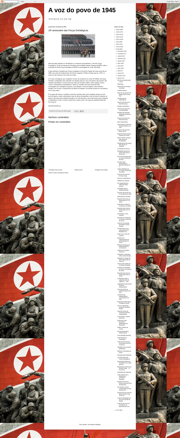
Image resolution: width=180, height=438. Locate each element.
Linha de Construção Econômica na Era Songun (123, 224)
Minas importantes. (122, 122)
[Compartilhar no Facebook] (81, 111)
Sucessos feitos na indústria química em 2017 (124, 291)
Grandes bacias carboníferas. (121, 99)
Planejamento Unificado (124, 372)
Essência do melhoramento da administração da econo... (123, 240)
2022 (117, 39)
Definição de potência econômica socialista (124, 205)
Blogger (98, 424)
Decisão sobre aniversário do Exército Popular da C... (123, 164)
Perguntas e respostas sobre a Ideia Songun (124, 255)
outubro (120, 56)
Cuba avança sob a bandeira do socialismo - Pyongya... (122, 377)
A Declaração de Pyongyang (122, 338)
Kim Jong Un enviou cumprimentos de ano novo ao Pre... (124, 388)
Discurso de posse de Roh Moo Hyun (123, 103)
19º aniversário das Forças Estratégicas (123, 358)
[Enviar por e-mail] (75, 111)
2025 (117, 32)
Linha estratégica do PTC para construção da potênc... (124, 170)
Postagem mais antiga (101, 170)
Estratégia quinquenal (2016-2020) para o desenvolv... (123, 152)
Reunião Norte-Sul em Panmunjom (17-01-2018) (123, 200)
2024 (117, 34)
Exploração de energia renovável (123, 87)
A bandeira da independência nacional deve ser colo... (123, 297)
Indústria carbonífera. (123, 106)
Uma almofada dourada (124, 335)
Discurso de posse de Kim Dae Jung (123, 175)
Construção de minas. (123, 148)
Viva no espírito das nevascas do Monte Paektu (123, 307)
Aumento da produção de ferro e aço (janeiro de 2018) (124, 269)
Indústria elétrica (122, 90)
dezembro (121, 51)
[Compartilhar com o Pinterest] (83, 111)
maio (119, 68)
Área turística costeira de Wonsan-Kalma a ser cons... (124, 126)
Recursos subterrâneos (124, 178)
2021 (117, 42)
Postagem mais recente (55, 170)
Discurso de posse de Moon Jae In (123, 130)
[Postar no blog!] (77, 111)
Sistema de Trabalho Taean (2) (123, 251)
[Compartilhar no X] (79, 111)
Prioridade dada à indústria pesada (122, 189)
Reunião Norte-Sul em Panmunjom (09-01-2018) (123, 274)
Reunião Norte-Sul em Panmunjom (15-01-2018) (123, 210)
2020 (117, 44)
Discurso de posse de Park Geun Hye (123, 118)
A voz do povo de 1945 (82, 10)
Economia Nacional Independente (123, 332)
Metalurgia (120, 84)
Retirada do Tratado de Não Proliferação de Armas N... (124, 259)
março (119, 73)
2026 (117, 29)
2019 (117, 46)
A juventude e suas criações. (122, 214)
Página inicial (78, 170)
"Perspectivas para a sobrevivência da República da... (123, 230)
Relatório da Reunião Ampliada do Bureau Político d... (124, 114)
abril (119, 71)
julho (119, 63)
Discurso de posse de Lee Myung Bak (123, 109)
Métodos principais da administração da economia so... (123, 246)
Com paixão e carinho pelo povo (123, 317)
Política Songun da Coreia (122, 328)
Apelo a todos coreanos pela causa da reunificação (124, 139)
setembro (120, 58)
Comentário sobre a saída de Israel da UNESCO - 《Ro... (123, 280)
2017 (117, 410)
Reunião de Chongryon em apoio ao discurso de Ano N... (124, 219)
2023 (117, 37)
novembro (121, 53)
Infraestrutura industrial (123, 196)
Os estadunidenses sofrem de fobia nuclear (122, 184)
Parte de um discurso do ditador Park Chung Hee (124, 94)
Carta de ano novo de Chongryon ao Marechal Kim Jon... (123, 405)
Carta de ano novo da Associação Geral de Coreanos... (124, 343)
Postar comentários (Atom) (60, 173)
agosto (120, 61)
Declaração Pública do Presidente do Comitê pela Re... (124, 363)
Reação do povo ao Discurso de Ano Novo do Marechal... (124, 383)
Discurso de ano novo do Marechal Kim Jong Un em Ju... (124, 394)
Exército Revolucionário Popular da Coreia (124, 134)
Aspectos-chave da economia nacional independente (123, 312)
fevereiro (120, 75)
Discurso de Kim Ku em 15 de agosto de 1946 (124, 193)
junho (119, 66)
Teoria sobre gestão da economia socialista (123, 264)
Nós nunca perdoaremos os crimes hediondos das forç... (124, 158)
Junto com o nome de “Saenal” (123, 234)
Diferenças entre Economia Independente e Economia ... (122, 323)
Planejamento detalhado (124, 355)
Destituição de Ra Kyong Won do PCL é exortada (124, 145)
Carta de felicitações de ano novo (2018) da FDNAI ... (124, 399)
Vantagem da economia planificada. (124, 347)
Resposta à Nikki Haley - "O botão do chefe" (124, 302)
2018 (117, 49)
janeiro (120, 78)
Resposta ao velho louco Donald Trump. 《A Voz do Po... (124, 368)
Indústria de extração (123, 180)
